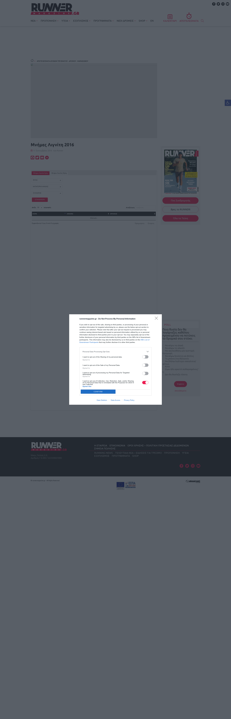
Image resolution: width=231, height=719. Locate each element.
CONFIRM (98, 392)
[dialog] (115, 359)
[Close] (157, 319)
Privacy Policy (129, 400)
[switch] (145, 356)
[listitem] (115, 351)
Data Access (115, 400)
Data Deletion (102, 400)
